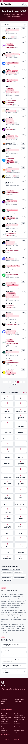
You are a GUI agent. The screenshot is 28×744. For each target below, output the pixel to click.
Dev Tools (9, 170)
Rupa (7, 337)
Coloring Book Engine (11, 98)
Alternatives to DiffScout (7, 574)
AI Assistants (9, 43)
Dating (8, 201)
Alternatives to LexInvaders (19, 577)
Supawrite (8, 329)
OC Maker (8, 156)
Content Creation (10, 45)
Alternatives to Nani (18, 572)
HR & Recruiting (10, 90)
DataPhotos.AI (9, 199)
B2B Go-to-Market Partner (12, 231)
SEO (12, 36)
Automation (14, 224)
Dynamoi (8, 248)
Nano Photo (9, 175)
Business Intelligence (11, 295)
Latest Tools (4, 699)
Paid (8, 31)
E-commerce (16, 54)
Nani (7, 42)
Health (18, 265)
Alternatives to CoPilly (6, 577)
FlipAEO (8, 37)
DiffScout (8, 52)
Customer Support (10, 242)
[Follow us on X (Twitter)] (2, 693)
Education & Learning (11, 265)
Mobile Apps (9, 81)
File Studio (9, 60)
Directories (12, 218)
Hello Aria (8, 312)
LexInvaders (9, 78)
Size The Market (10, 303)
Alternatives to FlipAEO (7, 572)
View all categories (5, 734)
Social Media (14, 71)
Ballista (8, 86)
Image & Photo (10, 160)
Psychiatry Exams (10, 264)
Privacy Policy (18, 701)
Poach (7, 109)
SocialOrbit (9, 127)
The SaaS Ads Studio (11, 223)
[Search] (22, 4)
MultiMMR (8, 257)
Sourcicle (8, 148)
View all (25, 392)
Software (9, 374)
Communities (17, 723)
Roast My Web (9, 291)
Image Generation (10, 47)
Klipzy (7, 189)
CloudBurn (9, 167)
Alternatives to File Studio (20, 574)
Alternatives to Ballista (6, 580)
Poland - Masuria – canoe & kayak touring (13, 181)
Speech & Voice (10, 122)
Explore (3, 701)
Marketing (9, 56)
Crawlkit (8, 134)
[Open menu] (25, 4)
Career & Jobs (10, 88)
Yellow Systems (10, 369)
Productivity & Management (12, 29)
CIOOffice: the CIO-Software (13, 28)
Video (14, 175)
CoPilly (8, 69)
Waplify (8, 272)
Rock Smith (9, 143)
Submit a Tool (4, 703)
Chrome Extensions (11, 73)
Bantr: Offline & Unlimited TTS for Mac (12, 116)
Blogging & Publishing (11, 100)
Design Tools (9, 104)
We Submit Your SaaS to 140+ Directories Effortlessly (15, 1)
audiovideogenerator (11, 322)
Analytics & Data (10, 136)
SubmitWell (9, 216)
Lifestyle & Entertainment (12, 79)
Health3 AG (9, 350)
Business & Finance (11, 111)
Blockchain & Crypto (18, 715)
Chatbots (16, 721)
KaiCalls (8, 240)
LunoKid (8, 281)
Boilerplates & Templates (19, 717)
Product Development (11, 372)
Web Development (10, 138)
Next (13, 384)
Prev (7, 381)
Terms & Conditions (19, 699)
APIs (16, 136)
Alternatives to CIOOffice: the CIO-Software (11, 569)
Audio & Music (10, 250)
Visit (23, 28)
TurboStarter (9, 358)
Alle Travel (8, 208)
